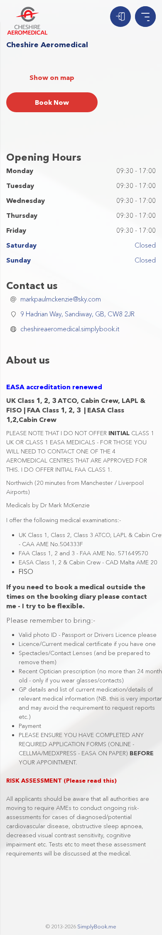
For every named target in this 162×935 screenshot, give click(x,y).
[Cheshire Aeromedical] (27, 20)
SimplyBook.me (96, 926)
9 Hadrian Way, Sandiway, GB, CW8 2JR (77, 314)
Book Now (52, 102)
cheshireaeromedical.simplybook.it (69, 329)
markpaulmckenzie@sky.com (60, 299)
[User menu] (120, 16)
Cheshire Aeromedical (47, 44)
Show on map (51, 77)
